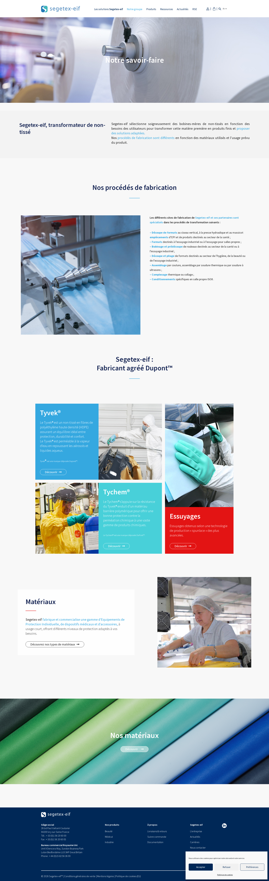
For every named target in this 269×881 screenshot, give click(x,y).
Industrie (109, 842)
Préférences (252, 867)
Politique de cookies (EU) (128, 876)
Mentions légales (105, 876)
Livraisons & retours (157, 831)
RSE (194, 9)
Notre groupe (134, 9)
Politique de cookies (225, 875)
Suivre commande (156, 836)
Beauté (108, 831)
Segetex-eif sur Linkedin (224, 825)
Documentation (155, 842)
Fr (224, 8)
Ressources (166, 9)
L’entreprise (196, 831)
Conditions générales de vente (79, 876)
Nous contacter (198, 847)
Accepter (200, 867)
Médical (109, 836)
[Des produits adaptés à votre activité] (60, 8)
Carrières (194, 842)
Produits (151, 9)
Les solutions (108, 9)
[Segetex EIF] (55, 817)
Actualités (182, 9)
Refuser (227, 867)
